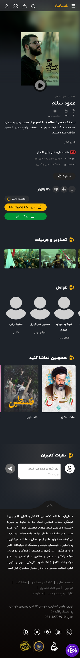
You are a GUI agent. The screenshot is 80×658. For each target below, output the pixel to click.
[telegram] (35, 632)
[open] (59, 389)
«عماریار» (68, 516)
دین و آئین (42, 164)
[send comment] (10, 469)
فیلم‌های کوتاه (49, 544)
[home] (61, 6)
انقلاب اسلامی (57, 567)
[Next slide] (7, 260)
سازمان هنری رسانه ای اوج (48, 158)
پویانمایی (67, 544)
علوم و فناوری (43, 556)
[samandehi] (54, 647)
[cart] (6, 6)
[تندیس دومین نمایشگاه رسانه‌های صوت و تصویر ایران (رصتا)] (25, 647)
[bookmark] (46, 370)
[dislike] (56, 189)
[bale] (46, 632)
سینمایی (13, 539)
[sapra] (38, 647)
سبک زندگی (66, 556)
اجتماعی (23, 556)
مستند (26, 539)
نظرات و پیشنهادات (60, 593)
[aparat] (68, 632)
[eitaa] (57, 632)
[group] (58, 259)
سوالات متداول (50, 588)
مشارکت (21, 582)
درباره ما (37, 593)
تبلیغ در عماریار (42, 582)
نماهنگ (57, 164)
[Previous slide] (72, 260)
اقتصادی (43, 562)
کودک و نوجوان (18, 550)
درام (70, 567)
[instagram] (26, 632)
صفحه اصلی (65, 582)
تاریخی (31, 562)
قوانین (69, 588)
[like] (64, 189)
